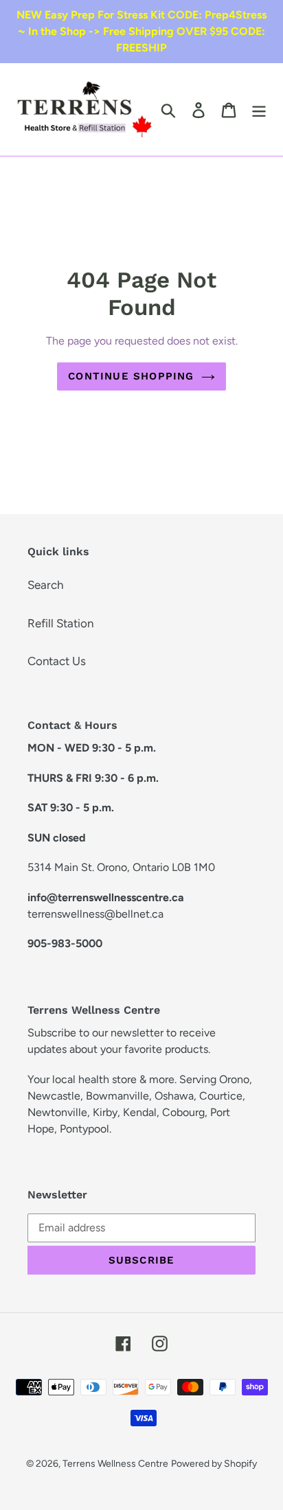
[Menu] (259, 110)
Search (45, 585)
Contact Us (56, 661)
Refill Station (60, 623)
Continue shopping (131, 376)
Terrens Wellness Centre (115, 1464)
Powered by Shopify (214, 1464)
